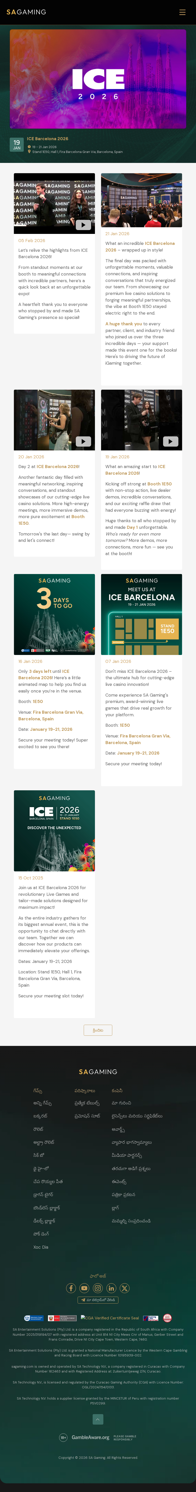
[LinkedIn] (111, 1288)
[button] (48, 1090)
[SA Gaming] (26, 12)
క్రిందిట (98, 1030)
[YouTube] (84, 1288)
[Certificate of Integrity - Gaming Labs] (150, 1318)
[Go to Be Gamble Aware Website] (63, 1437)
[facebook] (71, 1288)
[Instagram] (98, 1288)
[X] (125, 1288)
